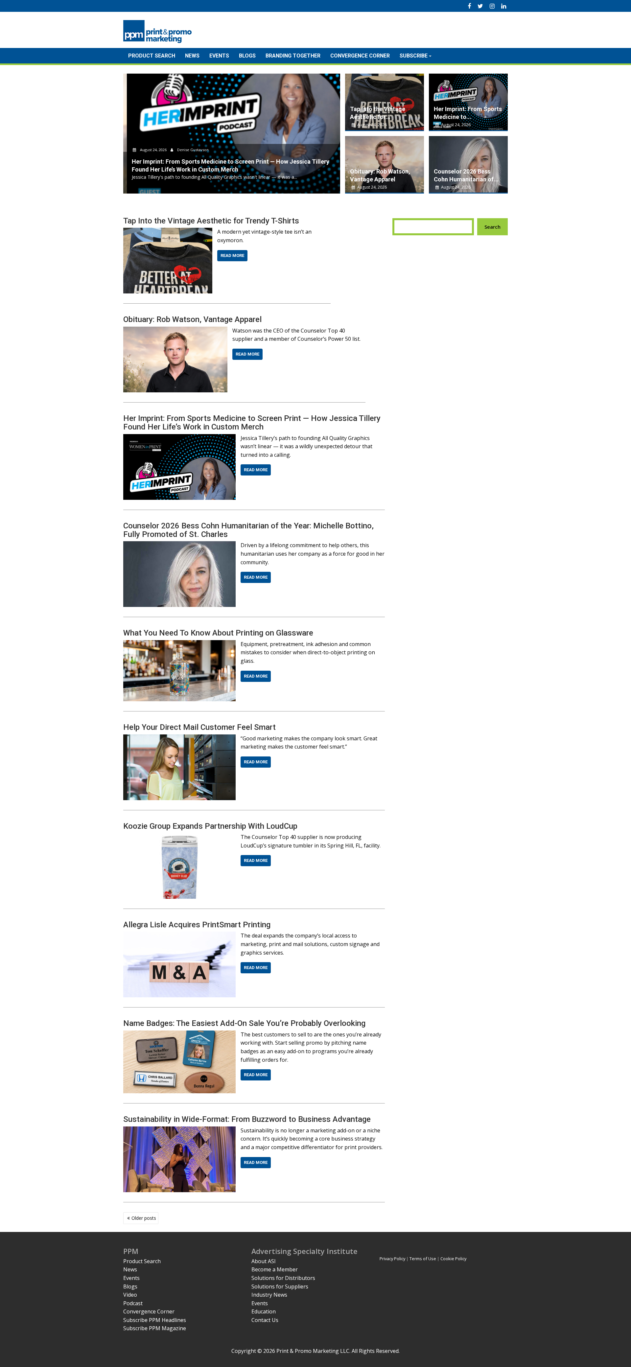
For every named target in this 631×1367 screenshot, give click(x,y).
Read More (232, 255)
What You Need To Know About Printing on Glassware (218, 632)
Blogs (247, 56)
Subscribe (414, 56)
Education (263, 1311)
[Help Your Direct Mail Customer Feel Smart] (179, 738)
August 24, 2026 (149, 149)
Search (492, 226)
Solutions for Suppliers (279, 1286)
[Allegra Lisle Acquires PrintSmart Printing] (179, 935)
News (192, 56)
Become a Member (274, 1269)
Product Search (151, 56)
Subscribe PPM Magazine (154, 1328)
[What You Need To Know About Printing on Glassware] (179, 644)
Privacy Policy (392, 1259)
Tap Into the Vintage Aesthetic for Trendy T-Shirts (211, 220)
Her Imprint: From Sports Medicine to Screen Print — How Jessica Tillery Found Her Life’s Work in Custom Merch (252, 422)
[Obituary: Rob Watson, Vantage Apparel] (175, 330)
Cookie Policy (453, 1259)
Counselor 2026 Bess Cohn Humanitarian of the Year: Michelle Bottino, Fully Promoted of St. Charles (248, 530)
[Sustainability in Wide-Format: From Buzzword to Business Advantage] (179, 1130)
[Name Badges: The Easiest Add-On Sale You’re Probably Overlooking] (179, 1034)
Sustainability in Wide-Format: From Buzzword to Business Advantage (247, 1119)
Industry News (269, 1294)
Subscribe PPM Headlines (154, 1320)
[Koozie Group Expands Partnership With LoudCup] (179, 837)
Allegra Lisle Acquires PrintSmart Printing (196, 924)
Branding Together (293, 56)
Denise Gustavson (189, 149)
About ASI (263, 1261)
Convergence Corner (360, 56)
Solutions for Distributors (283, 1278)
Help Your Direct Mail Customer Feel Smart (199, 727)
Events (219, 56)
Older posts (143, 1218)
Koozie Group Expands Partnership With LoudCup (210, 826)
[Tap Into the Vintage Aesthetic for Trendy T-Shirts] (167, 231)
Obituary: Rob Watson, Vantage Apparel (192, 319)
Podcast (133, 1303)
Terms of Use (422, 1259)
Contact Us (264, 1320)
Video (130, 1294)
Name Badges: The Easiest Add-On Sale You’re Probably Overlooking (244, 1023)
